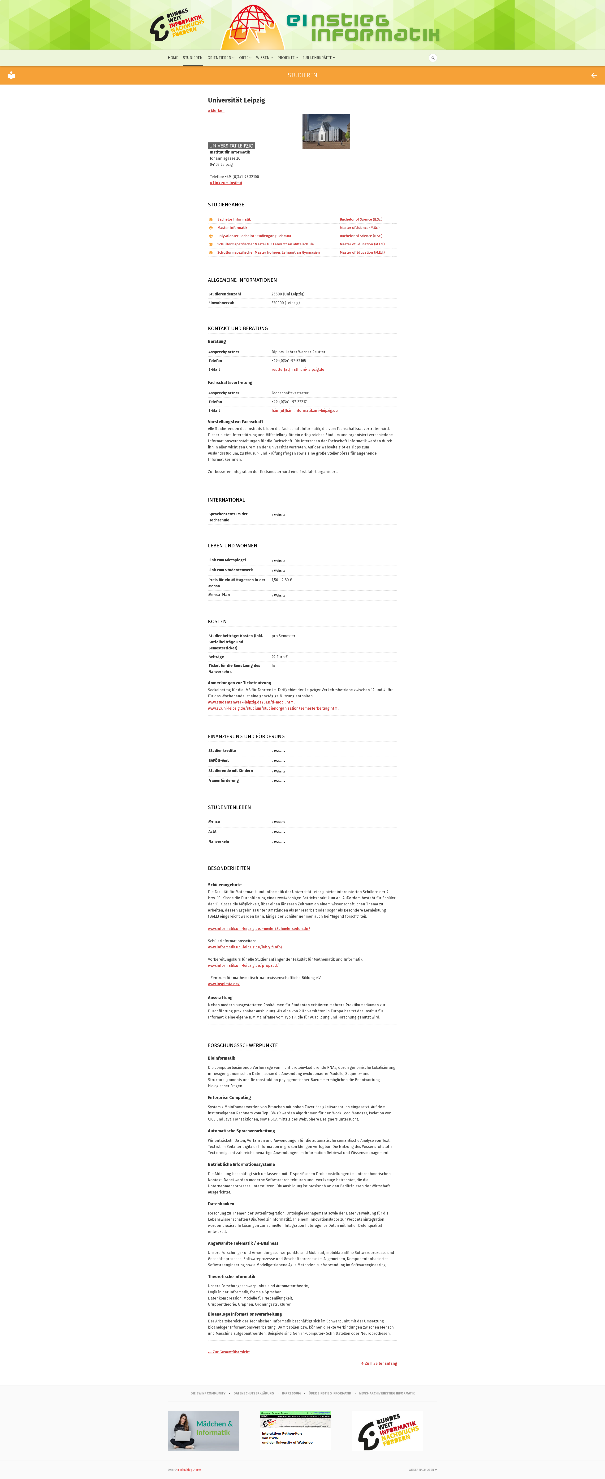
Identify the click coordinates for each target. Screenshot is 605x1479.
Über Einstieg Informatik (330, 1393)
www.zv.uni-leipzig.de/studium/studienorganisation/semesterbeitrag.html (273, 708)
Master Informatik (232, 228)
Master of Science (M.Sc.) (360, 228)
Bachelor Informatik (234, 219)
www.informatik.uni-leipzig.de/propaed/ (243, 965)
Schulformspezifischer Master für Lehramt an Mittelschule (265, 244)
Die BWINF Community (207, 1393)
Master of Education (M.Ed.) (362, 244)
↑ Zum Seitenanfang (379, 1363)
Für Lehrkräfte (317, 57)
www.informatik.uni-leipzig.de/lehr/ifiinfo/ (245, 947)
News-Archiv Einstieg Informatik (387, 1393)
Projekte (286, 57)
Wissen (263, 57)
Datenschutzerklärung (253, 1393)
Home (173, 57)
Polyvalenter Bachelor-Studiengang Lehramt (254, 236)
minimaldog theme (189, 1469)
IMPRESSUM (291, 1393)
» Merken (216, 110)
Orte (243, 57)
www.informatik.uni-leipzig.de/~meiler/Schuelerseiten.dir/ (259, 928)
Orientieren (219, 57)
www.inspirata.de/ (224, 984)
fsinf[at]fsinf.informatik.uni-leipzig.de (305, 410)
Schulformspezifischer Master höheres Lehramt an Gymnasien (268, 252)
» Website (278, 514)
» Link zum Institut (226, 183)
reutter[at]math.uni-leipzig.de (298, 369)
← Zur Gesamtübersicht (229, 1352)
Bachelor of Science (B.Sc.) (361, 219)
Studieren (193, 57)
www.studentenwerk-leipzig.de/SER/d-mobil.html (251, 702)
